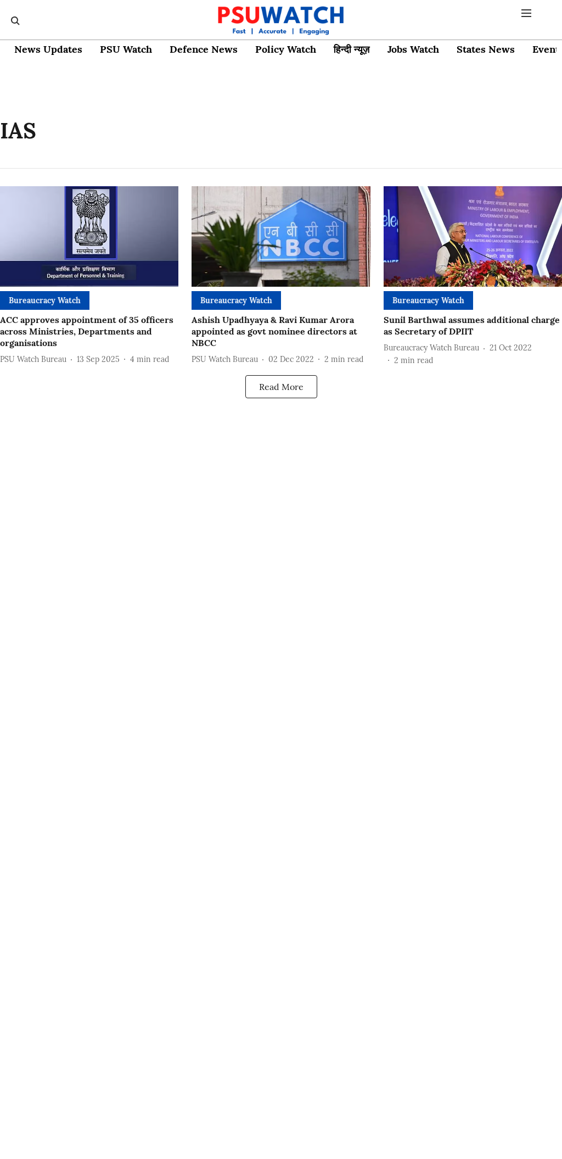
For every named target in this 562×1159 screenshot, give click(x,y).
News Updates (48, 49)
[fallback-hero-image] (89, 236)
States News (486, 49)
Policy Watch (285, 49)
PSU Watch (126, 49)
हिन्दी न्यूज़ (352, 49)
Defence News (204, 49)
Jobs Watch (413, 49)
